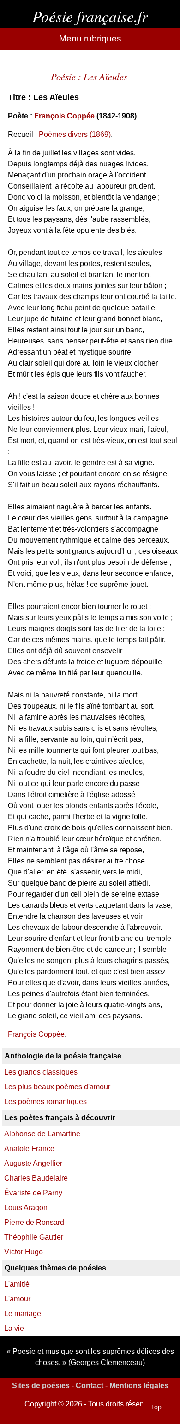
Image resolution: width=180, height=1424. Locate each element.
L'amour (17, 1299)
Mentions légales (138, 1385)
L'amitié (17, 1284)
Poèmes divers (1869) (75, 134)
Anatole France (29, 1148)
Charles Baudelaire (36, 1178)
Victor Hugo (23, 1252)
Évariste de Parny (33, 1193)
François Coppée (64, 116)
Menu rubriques (90, 38)
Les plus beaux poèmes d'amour (57, 1087)
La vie (14, 1328)
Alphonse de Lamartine (42, 1134)
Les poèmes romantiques (45, 1101)
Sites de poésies (41, 1385)
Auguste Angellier (33, 1163)
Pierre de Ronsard (34, 1222)
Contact (89, 1385)
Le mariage (22, 1314)
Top (156, 1407)
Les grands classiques (41, 1072)
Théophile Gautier (33, 1237)
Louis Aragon (26, 1207)
